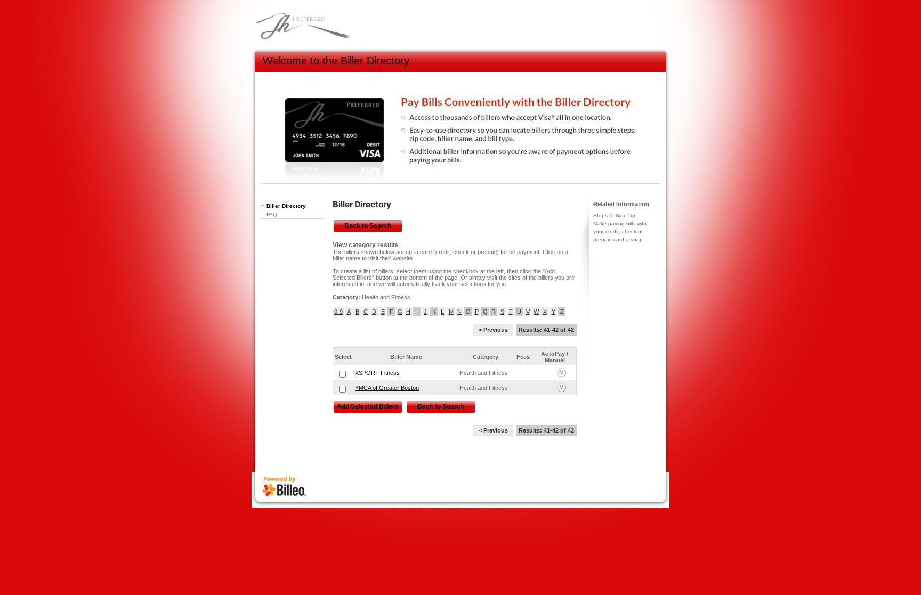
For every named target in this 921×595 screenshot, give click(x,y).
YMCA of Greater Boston (387, 388)
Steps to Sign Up (614, 215)
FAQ (271, 214)
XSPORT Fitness (377, 373)
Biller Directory (286, 206)
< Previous (493, 330)
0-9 (338, 311)
